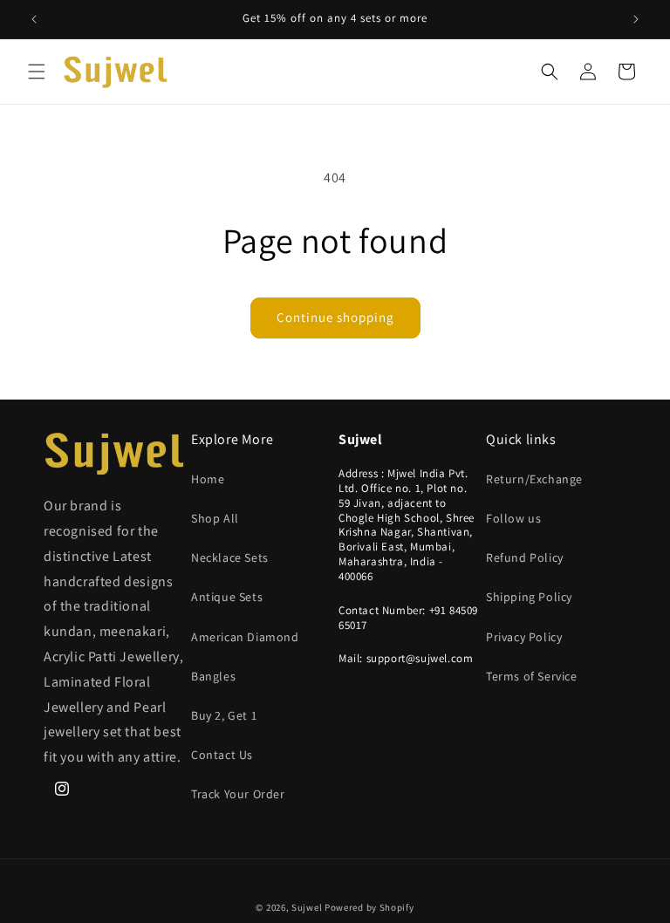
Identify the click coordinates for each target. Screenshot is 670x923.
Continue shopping (335, 317)
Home (207, 479)
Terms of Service (532, 676)
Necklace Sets (230, 557)
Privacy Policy (524, 637)
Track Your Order (238, 794)
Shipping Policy (529, 597)
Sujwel (308, 907)
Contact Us (222, 754)
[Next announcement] (636, 19)
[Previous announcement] (34, 19)
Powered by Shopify (369, 907)
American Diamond (245, 637)
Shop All (215, 518)
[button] (36, 71)
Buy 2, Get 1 (223, 715)
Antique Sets (227, 597)
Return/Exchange (534, 479)
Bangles (213, 676)
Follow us (513, 518)
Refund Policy (525, 557)
